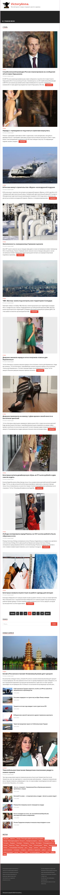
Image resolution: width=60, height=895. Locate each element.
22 (42, 613)
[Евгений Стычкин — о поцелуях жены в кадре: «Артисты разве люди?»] (7, 801)
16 (25, 613)
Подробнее (49, 84)
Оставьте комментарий (8, 76)
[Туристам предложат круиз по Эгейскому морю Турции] (7, 729)
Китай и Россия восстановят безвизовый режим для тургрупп (28, 674)
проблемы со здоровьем (34, 850)
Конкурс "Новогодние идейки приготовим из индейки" (30, 838)
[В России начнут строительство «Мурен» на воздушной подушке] (30, 166)
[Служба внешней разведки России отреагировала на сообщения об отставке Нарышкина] (30, 50)
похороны (23, 850)
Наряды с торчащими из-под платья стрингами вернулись (26, 131)
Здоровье (12, 838)
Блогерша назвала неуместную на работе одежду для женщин (28, 593)
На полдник (39, 843)
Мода (52, 840)
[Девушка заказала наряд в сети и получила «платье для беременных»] (30, 336)
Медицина (46, 840)
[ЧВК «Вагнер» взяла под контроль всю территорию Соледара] (30, 279)
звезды (30, 847)
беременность (52, 845)
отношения (16, 850)
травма (47, 852)
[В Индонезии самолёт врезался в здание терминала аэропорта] (7, 720)
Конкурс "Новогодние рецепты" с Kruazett (14, 840)
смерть (26, 852)
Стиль (4, 69)
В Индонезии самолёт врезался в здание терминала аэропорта (33, 715)
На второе (5, 843)
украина (53, 852)
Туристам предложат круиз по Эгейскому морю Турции (31, 724)
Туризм (45, 845)
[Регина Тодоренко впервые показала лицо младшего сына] (7, 828)
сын (43, 852)
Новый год (11, 845)
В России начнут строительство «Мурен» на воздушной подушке (29, 187)
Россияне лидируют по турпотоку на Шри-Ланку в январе (31, 697)
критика (36, 847)
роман (49, 850)
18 (34, 613)
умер (4, 854)
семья (21, 852)
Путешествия (24, 845)
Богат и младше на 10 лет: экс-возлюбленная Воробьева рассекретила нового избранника (31, 814)
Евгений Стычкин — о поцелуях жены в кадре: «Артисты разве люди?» (35, 796)
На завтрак (19, 843)
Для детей (5, 838)
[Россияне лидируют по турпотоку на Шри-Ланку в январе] (7, 703)
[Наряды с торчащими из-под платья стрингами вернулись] (30, 109)
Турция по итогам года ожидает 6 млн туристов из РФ (30, 706)
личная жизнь (43, 847)
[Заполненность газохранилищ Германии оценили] (30, 222)
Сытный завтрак (38, 845)
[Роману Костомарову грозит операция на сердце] (7, 810)
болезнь (5, 847)
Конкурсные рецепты (31, 840)
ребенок (44, 850)
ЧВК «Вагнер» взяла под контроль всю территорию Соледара (27, 301)
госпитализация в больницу (16, 847)
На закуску (26, 843)
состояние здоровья (35, 852)
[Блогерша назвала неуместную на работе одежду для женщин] (30, 571)
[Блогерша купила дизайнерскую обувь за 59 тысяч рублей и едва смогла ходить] (30, 454)
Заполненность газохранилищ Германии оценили (23, 244)
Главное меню (9, 21)
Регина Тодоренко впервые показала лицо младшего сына (32, 822)
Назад (12, 613)
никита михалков (7, 850)
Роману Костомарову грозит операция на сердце (29, 805)
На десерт (12, 843)
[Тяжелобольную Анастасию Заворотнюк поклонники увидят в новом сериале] (30, 766)
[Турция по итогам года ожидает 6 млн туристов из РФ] (7, 711)
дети (26, 847)
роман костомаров (8, 852)
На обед (32, 843)
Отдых (4, 671)
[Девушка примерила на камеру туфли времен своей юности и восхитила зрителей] (30, 395)
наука (49, 847)
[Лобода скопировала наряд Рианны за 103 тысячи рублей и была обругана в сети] (30, 512)
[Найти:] (30, 624)
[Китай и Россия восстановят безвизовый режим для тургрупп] (30, 670)
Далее (47, 613)
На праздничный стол (48, 843)
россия (16, 852)
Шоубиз (5, 768)
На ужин (5, 845)
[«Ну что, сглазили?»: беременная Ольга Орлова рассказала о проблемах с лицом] (7, 792)
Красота (41, 840)
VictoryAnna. (20, 4)
